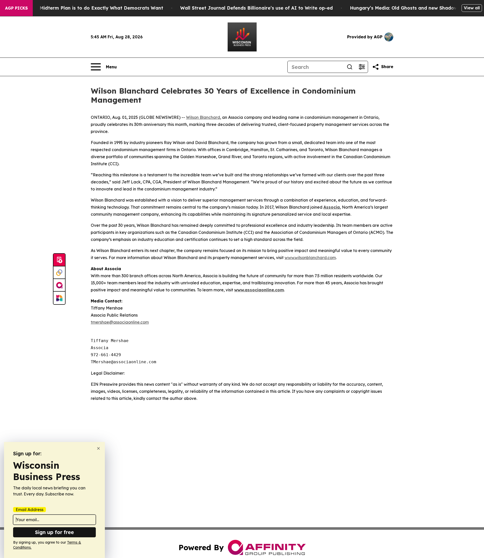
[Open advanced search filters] (362, 67)
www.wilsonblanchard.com (310, 257)
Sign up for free (54, 532)
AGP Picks (16, 8)
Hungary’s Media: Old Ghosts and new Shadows (405, 8)
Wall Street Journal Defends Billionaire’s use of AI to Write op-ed (256, 8)
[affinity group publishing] (59, 285)
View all (472, 7)
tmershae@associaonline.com (120, 322)
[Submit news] (59, 260)
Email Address (29, 509)
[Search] (350, 67)
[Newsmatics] (59, 298)
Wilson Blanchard (203, 117)
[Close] (98, 448)
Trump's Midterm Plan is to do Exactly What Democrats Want (91, 8)
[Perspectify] (59, 272)
